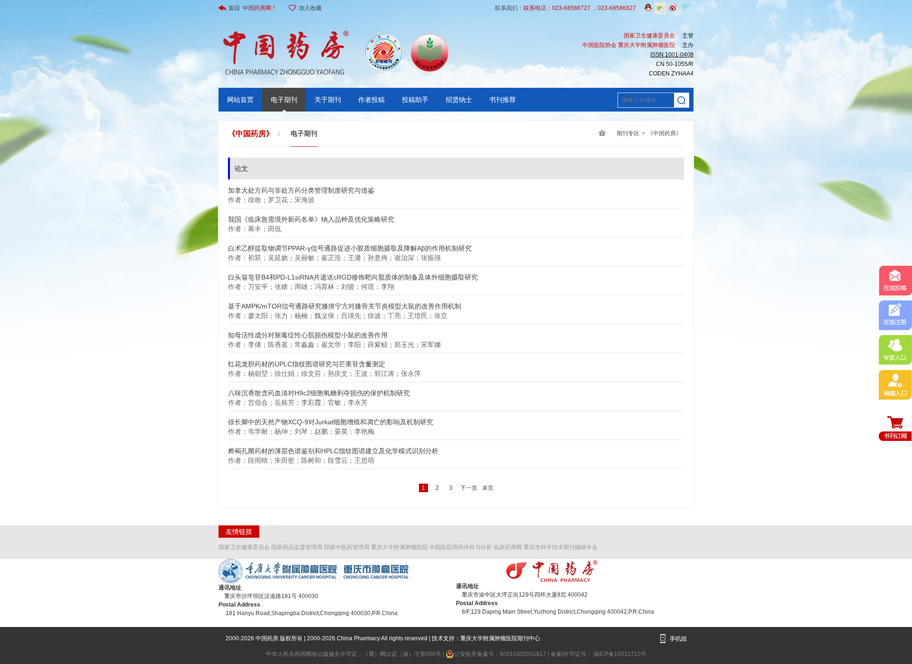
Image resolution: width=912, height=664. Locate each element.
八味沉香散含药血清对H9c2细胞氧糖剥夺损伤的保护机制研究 (319, 390)
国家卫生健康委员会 (244, 547)
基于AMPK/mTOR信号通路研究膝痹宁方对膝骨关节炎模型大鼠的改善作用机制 (344, 303)
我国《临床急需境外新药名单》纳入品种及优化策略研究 (311, 216)
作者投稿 (371, 99)
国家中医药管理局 (347, 547)
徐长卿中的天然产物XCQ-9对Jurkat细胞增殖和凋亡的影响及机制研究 (330, 419)
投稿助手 (415, 99)
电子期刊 (284, 99)
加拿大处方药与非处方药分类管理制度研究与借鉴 (301, 188)
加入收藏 (310, 8)
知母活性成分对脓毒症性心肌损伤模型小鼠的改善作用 (308, 332)
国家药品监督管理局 (297, 547)
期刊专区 (628, 133)
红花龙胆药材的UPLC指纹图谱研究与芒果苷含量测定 (306, 361)
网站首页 (240, 99)
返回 (252, 8)
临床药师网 (508, 547)
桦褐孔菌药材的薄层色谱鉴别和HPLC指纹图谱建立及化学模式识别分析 (333, 448)
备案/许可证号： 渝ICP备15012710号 (598, 654)
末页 (488, 488)
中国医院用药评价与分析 (460, 547)
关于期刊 (327, 99)
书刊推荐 (502, 99)
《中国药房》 (664, 133)
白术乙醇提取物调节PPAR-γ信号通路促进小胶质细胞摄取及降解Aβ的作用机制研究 (350, 245)
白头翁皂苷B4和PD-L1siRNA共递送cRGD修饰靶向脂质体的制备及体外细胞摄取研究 (353, 274)
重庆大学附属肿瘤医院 (399, 547)
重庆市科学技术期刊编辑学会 (560, 547)
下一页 (468, 488)
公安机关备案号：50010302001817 (501, 654)
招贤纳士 (459, 99)
